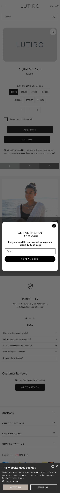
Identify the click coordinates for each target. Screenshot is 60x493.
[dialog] (30, 478)
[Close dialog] (54, 226)
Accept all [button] (15, 487)
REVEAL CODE (30, 259)
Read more (19, 478)
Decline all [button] (44, 487)
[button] (30, 481)
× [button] (57, 466)
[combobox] (52, 466)
